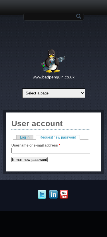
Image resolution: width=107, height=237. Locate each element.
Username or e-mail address (35, 145)
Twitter (42, 194)
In (54, 194)
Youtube (64, 194)
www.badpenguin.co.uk (53, 77)
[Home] (53, 72)
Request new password (60, 137)
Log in (25, 137)
